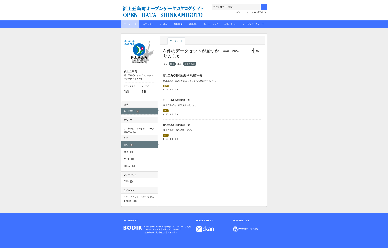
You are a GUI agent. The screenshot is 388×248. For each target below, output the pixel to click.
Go (257, 51)
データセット (130, 24)
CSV (165, 86)
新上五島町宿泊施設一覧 (176, 100)
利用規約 (193, 24)
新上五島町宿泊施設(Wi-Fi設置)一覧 (182, 75)
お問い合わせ (230, 24)
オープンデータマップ (253, 24)
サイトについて (210, 24)
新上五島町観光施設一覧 (176, 124)
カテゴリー (148, 24)
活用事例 (178, 24)
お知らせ (163, 24)
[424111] (163, 7)
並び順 (226, 50)
